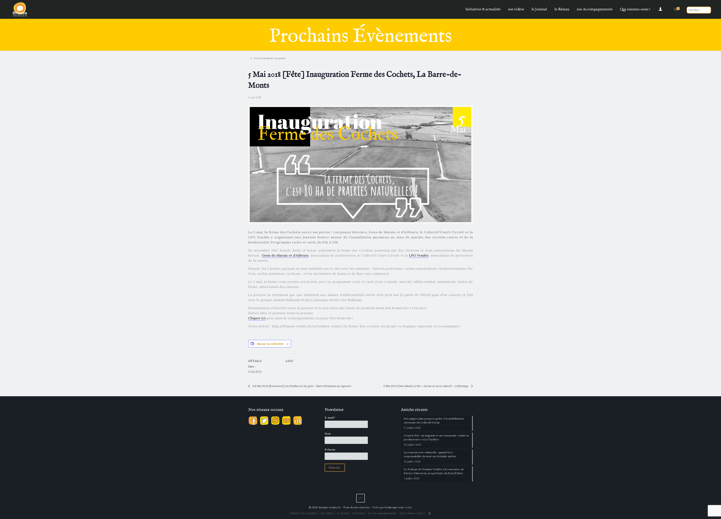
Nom (328, 433)
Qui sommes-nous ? (412, 513)
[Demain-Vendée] (20, 9)
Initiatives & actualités (304, 513)
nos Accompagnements (382, 513)
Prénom (330, 449)
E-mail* (330, 417)
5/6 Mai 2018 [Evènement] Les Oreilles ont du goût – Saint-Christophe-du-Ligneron (301, 386)
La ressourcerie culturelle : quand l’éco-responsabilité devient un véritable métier (430, 454)
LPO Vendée (419, 255)
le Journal (343, 513)
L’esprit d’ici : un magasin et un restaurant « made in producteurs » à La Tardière (436, 437)
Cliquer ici (256, 318)
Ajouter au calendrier (270, 344)
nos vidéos (327, 513)
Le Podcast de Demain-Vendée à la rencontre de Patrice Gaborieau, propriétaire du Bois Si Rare (434, 471)
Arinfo (408, 507)
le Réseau (358, 513)
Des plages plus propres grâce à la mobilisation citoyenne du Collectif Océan (434, 420)
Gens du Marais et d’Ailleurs (285, 255)
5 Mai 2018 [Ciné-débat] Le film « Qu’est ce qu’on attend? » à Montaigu (426, 386)
